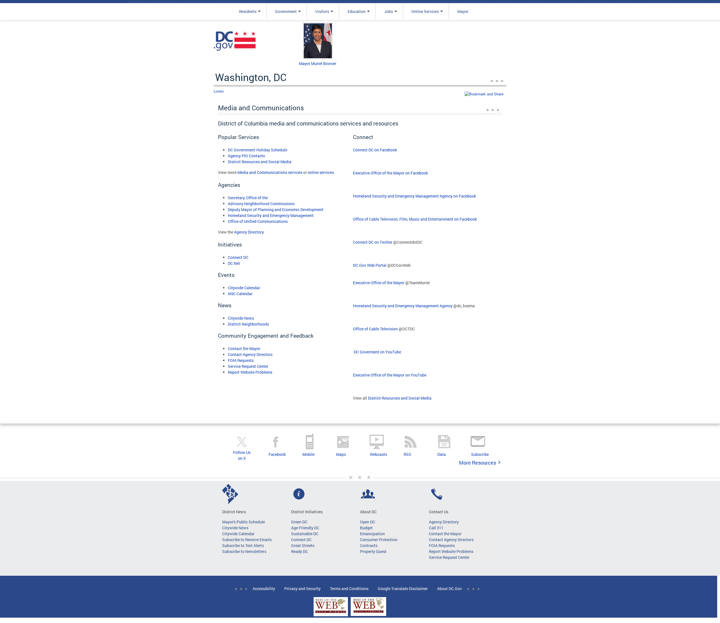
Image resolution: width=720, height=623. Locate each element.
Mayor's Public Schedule (243, 522)
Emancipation (372, 533)
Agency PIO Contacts (246, 155)
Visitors (322, 11)
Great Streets (302, 545)
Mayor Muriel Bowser (317, 63)
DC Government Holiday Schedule (257, 150)
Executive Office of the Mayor (378, 282)
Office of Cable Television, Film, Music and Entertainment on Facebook (415, 219)
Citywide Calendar (244, 287)
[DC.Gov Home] (235, 49)
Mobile (308, 454)
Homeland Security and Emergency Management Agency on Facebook (414, 196)
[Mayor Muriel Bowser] (318, 57)
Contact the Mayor (244, 348)
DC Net (234, 263)
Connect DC (238, 257)
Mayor (463, 11)
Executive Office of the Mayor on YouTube (389, 375)
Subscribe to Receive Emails (247, 539)
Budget (366, 527)
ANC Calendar (240, 293)
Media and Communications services (269, 172)
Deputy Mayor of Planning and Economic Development (275, 209)
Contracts (368, 545)
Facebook (277, 454)
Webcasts (378, 454)
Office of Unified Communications (258, 221)
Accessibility (264, 588)
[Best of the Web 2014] (330, 613)
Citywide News (241, 318)
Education (357, 11)
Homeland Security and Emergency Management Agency (403, 305)
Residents (247, 11)
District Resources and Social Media (259, 161)
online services (321, 172)
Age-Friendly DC (305, 527)
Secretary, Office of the (248, 197)
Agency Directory (249, 232)
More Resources (477, 462)
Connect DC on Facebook (375, 150)
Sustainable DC (304, 533)
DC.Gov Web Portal (369, 265)
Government (286, 11)
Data (441, 454)
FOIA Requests (241, 360)
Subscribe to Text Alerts (243, 545)
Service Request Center (248, 366)
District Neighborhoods (248, 324)
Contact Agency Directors (250, 354)
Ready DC (299, 551)
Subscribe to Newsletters (244, 551)
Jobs (388, 11)
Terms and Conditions (349, 588)
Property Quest (373, 551)
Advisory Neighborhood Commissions (261, 203)
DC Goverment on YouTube (377, 352)
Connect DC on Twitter (372, 242)
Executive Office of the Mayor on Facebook (390, 173)
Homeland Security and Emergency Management (271, 215)
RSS (407, 454)
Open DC (367, 522)
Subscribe (480, 454)
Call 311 (436, 527)
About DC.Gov (449, 588)
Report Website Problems (250, 372)
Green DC (299, 522)
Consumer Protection (378, 539)
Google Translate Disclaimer (403, 588)
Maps (341, 454)
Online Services (425, 11)
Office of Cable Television (375, 328)
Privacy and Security (302, 588)
